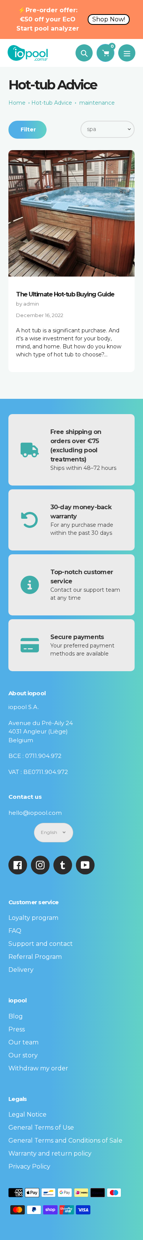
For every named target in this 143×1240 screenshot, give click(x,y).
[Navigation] (126, 53)
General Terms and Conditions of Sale (65, 1140)
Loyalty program (33, 917)
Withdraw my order (38, 1068)
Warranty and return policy (50, 1153)
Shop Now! (108, 19)
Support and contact (40, 943)
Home (17, 102)
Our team (23, 1042)
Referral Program (35, 956)
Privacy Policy (29, 1166)
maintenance (97, 102)
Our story (23, 1055)
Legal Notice (27, 1114)
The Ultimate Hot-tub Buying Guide (65, 294)
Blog (15, 1016)
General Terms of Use (41, 1127)
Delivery (21, 969)
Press (16, 1029)
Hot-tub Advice (51, 102)
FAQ (14, 930)
